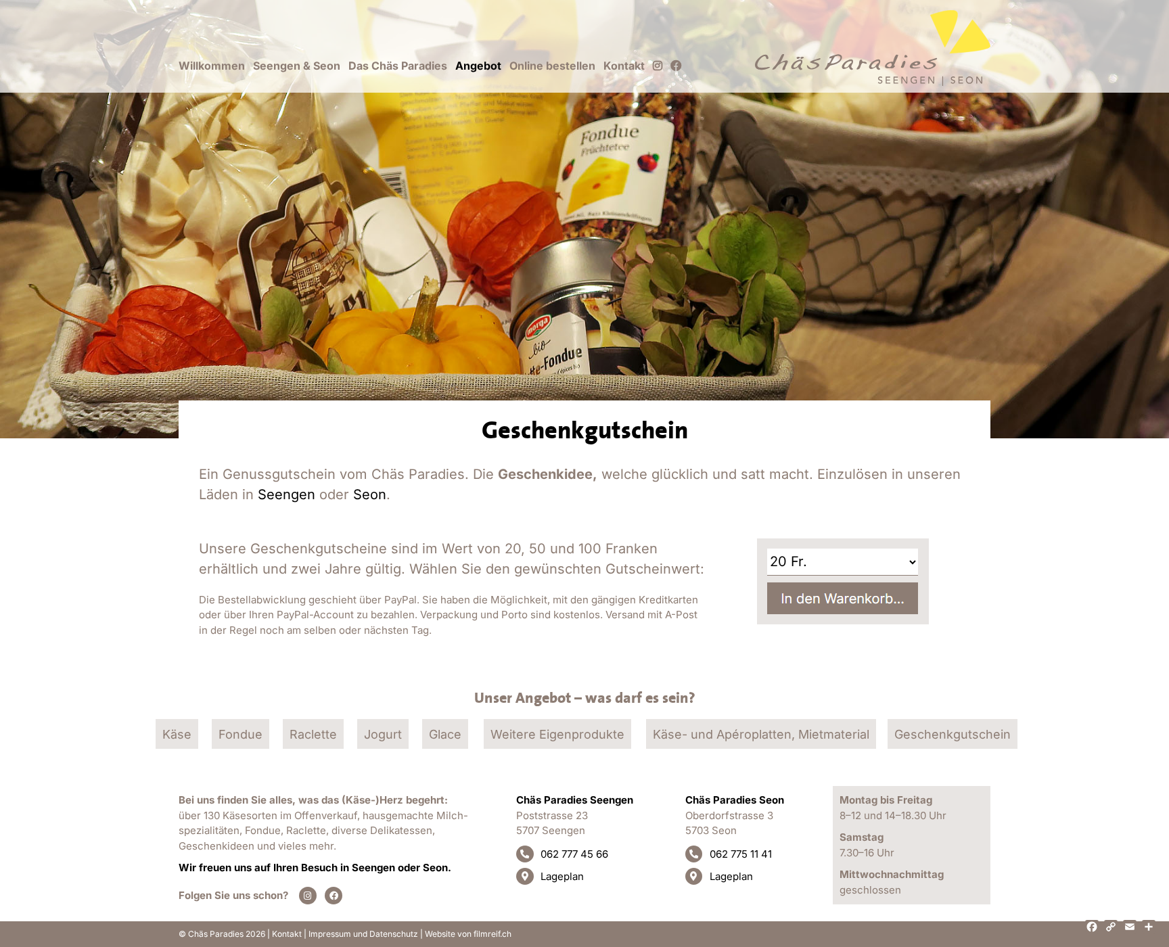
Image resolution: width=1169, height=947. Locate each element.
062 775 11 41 (741, 854)
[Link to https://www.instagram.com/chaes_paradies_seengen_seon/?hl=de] (308, 895)
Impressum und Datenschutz (363, 934)
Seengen (286, 494)
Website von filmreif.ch (468, 934)
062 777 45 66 (574, 854)
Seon (369, 494)
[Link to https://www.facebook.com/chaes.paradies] (333, 895)
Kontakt (287, 934)
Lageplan (562, 876)
